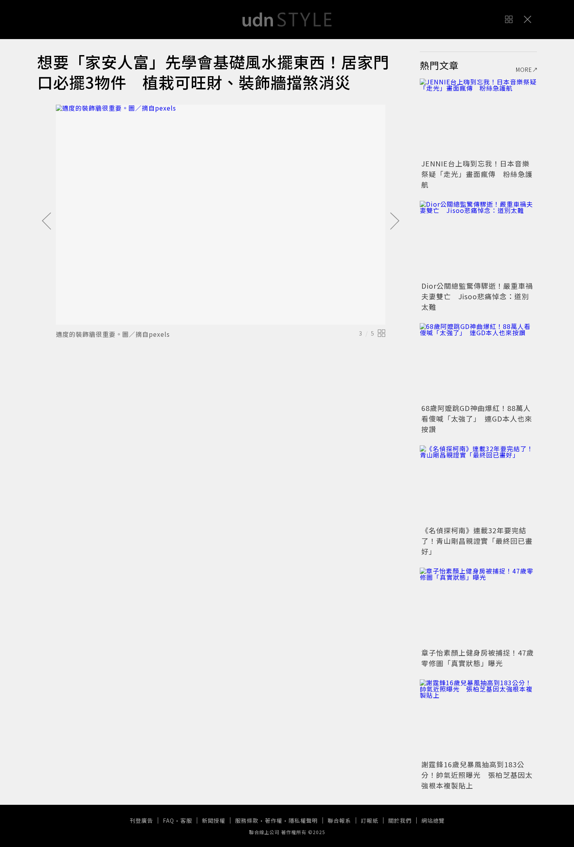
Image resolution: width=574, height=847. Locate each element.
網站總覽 (433, 820)
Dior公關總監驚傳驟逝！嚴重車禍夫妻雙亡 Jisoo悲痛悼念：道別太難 (477, 296)
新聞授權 (213, 820)
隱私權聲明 (303, 820)
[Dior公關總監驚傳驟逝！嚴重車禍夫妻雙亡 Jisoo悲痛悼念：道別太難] (478, 240)
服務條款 (246, 820)
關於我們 (400, 820)
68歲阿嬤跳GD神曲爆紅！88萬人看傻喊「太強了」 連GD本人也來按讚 (476, 418)
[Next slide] (394, 221)
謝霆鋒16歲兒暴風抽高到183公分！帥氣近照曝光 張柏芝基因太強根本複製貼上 (477, 774)
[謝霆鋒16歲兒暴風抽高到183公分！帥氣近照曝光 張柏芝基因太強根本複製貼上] (478, 718)
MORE (524, 69)
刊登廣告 (141, 820)
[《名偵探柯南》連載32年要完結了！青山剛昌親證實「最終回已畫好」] (478, 484)
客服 (186, 820)
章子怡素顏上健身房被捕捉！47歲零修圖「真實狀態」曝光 (477, 657)
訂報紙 (369, 820)
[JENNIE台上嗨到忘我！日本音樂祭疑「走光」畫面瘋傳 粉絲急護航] (478, 118)
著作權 (273, 820)
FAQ (168, 820)
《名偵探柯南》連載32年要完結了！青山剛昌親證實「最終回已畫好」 (477, 540)
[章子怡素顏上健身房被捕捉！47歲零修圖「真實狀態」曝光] (478, 607)
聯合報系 (339, 820)
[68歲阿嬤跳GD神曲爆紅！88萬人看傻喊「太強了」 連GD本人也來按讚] (478, 362)
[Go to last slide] (46, 221)
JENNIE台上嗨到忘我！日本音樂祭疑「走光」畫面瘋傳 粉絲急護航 (477, 173)
